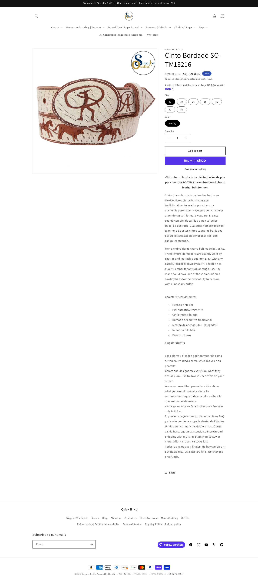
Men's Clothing (169, 518)
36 (193, 101)
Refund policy (173, 524)
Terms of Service (132, 524)
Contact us (130, 518)
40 (216, 101)
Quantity (169, 131)
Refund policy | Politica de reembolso (98, 524)
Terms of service (158, 574)
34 (181, 101)
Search (95, 518)
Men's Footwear (149, 518)
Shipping (185, 78)
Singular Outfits (89, 574)
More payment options (195, 169)
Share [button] (172, 472)
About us (116, 518)
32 (170, 101)
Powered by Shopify (106, 574)
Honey (172, 123)
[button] (36, 16)
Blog (104, 518)
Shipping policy (176, 574)
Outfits (185, 518)
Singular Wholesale (77, 518)
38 (205, 101)
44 (181, 109)
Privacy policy (140, 574)
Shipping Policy (153, 524)
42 (170, 109)
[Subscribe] (91, 544)
